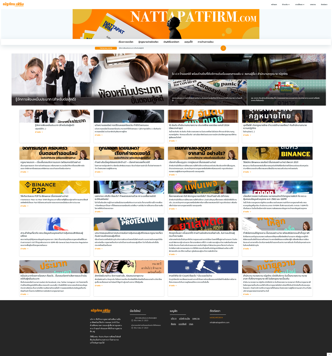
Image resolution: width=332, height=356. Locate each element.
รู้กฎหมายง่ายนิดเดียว (148, 42)
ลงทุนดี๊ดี (188, 42)
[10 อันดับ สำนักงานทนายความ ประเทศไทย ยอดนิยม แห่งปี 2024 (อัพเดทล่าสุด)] (203, 116)
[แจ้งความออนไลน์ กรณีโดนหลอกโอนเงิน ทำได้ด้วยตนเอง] (129, 116)
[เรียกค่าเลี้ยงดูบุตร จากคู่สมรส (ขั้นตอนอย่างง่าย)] (203, 153)
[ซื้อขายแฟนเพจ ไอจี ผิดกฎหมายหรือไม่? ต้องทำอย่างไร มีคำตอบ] (203, 187)
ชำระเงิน (285, 4)
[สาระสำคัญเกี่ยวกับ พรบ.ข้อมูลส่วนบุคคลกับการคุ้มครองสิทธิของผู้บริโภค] (54, 224)
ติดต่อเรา (324, 4)
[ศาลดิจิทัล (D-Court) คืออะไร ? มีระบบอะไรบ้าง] (203, 266)
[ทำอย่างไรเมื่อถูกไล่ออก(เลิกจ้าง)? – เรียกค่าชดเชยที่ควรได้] (129, 153)
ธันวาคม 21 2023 (141, 320)
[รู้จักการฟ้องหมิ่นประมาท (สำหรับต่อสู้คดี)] (91, 79)
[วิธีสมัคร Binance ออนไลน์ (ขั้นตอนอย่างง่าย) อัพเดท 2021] (277, 153)
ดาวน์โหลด (299, 4)
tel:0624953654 (216, 317)
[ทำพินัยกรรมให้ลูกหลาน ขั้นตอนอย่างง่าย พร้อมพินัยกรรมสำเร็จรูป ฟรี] (277, 224)
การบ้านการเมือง (205, 42)
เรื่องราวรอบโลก (126, 42)
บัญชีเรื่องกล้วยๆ (171, 42)
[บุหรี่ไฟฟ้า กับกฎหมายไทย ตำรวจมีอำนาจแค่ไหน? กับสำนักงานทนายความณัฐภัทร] (277, 116)
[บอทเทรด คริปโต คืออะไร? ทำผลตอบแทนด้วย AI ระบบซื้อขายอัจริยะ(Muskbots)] (129, 187)
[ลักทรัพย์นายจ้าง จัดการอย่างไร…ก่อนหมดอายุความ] (129, 266)
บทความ (313, 4)
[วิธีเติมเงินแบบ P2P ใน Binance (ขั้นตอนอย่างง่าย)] (54, 187)
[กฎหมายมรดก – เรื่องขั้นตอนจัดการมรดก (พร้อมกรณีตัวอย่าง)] (54, 153)
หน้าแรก (274, 4)
